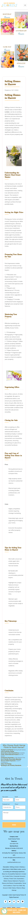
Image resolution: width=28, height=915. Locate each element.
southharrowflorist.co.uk (14, 862)
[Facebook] (5, 901)
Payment (21, 881)
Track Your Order (17, 885)
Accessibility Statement (14, 874)
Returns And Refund (7, 883)
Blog (23, 888)
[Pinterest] (22, 901)
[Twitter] (9, 901)
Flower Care (12, 878)
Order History (12, 888)
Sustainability (18, 883)
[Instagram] (14, 901)
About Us (4, 874)
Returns (19, 888)
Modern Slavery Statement (11, 881)
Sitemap (14, 890)
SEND (14, 825)
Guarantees (20, 878)
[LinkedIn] (18, 901)
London (7, 112)
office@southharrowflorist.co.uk (16, 857)
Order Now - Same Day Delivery (16, 911)
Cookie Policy (9, 876)
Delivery (6, 878)
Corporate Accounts (19, 876)
